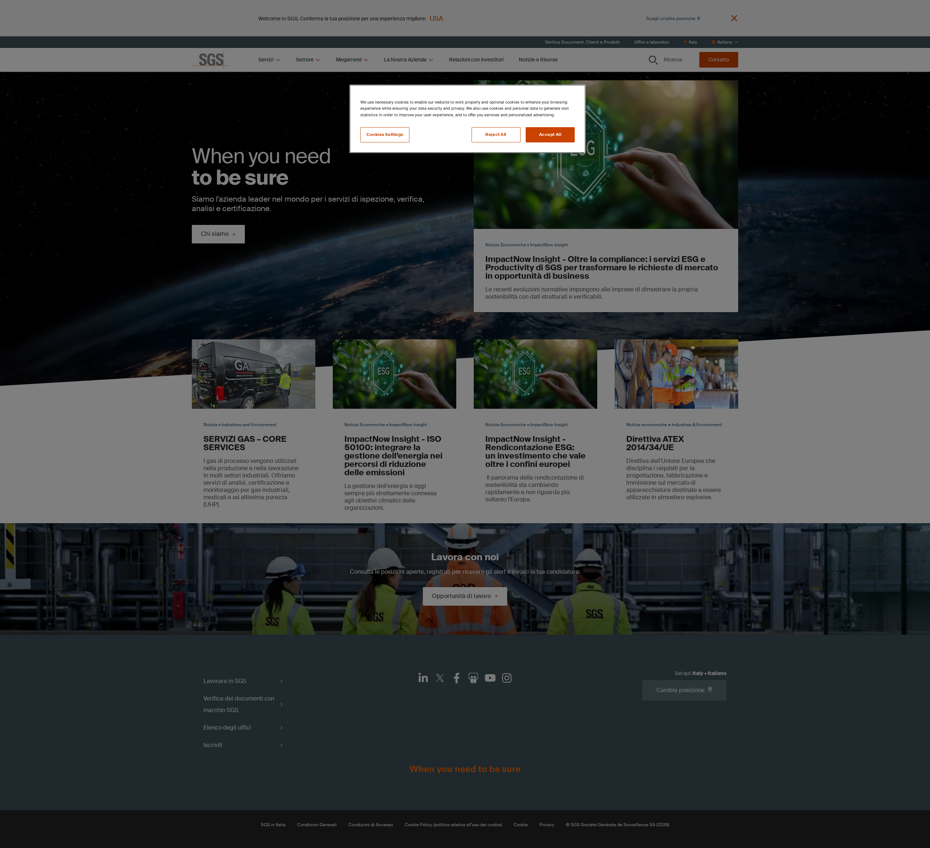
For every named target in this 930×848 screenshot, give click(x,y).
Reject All (495, 134)
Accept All (550, 134)
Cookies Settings (385, 134)
